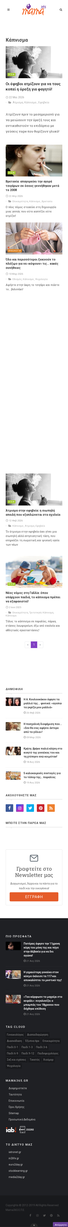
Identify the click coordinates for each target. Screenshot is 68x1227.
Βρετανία (47, 201)
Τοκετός (35, 1059)
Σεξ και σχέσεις (16, 1059)
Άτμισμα (18, 102)
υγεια (11, 74)
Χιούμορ (48, 1059)
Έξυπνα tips (32, 1040)
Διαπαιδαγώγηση (37, 1034)
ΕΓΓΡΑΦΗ (34, 897)
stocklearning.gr (18, 1170)
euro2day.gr (16, 1164)
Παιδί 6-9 (12, 1053)
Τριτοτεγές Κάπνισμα (41, 612)
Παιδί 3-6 (41, 1047)
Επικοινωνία (16, 1100)
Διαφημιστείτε (18, 1088)
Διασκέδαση (14, 1040)
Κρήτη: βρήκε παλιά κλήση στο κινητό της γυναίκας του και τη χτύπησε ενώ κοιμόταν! (43, 752)
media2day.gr (17, 1177)
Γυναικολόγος (15, 1034)
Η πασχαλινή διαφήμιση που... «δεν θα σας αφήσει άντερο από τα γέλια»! (43, 727)
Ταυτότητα (15, 1094)
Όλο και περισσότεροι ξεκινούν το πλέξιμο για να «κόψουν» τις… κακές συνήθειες (32, 264)
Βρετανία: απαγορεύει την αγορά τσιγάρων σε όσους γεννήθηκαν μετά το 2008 (32, 186)
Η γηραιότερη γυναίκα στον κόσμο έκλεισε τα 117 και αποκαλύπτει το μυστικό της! (43, 976)
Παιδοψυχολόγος (48, 1053)
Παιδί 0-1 (12, 1047)
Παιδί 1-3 (27, 1047)
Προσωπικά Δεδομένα (22, 1119)
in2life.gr (14, 1158)
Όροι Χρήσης (17, 1106)
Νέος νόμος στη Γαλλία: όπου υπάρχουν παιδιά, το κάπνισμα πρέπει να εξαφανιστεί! (33, 597)
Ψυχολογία (41, 279)
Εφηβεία (43, 102)
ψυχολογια (14, 251)
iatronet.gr (15, 1152)
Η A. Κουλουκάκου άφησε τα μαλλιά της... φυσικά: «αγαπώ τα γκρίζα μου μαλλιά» (43, 703)
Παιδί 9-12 (28, 1053)
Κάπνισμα (30, 102)
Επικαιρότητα (20, 201)
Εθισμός (17, 279)
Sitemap (14, 1113)
